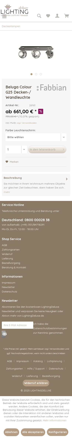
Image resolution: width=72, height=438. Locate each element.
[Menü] (2, 16)
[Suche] (39, 16)
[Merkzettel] (48, 16)
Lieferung (7, 258)
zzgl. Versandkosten (27, 122)
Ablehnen (11, 432)
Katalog (38, 361)
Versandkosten (57, 348)
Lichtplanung (54, 361)
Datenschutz (9, 291)
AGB (4, 245)
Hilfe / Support (35, 368)
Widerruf (7, 254)
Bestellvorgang (11, 263)
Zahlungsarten (11, 249)
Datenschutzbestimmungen (50, 328)
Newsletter (8, 287)
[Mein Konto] (57, 16)
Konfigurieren (58, 432)
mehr (7, 192)
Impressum (8, 282)
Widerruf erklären (36, 383)
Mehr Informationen (54, 420)
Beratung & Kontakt (14, 267)
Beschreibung (13, 178)
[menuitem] (2, 16)
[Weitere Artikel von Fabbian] (51, 87)
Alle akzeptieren (33, 432)
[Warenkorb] (66, 16)
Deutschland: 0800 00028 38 (26, 220)
